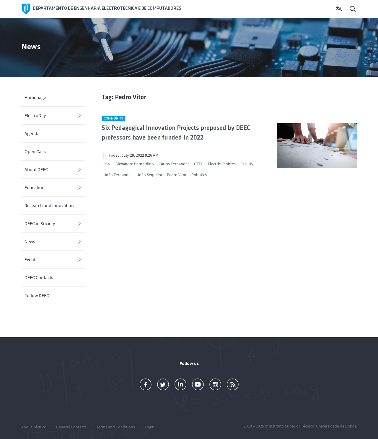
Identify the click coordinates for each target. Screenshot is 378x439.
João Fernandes (118, 174)
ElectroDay (35, 115)
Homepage (35, 97)
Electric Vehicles (222, 163)
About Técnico (33, 427)
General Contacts (71, 427)
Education (35, 187)
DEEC (198, 163)
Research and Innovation (49, 205)
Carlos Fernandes (174, 163)
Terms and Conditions (115, 427)
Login (149, 427)
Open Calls (35, 151)
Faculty (246, 163)
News (30, 241)
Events (31, 259)
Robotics (199, 174)
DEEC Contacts (39, 277)
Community (113, 118)
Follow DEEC (37, 295)
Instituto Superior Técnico (291, 426)
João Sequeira (149, 174)
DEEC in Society (40, 223)
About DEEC (36, 169)
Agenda (32, 133)
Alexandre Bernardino (134, 163)
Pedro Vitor (177, 174)
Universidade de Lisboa (336, 426)
